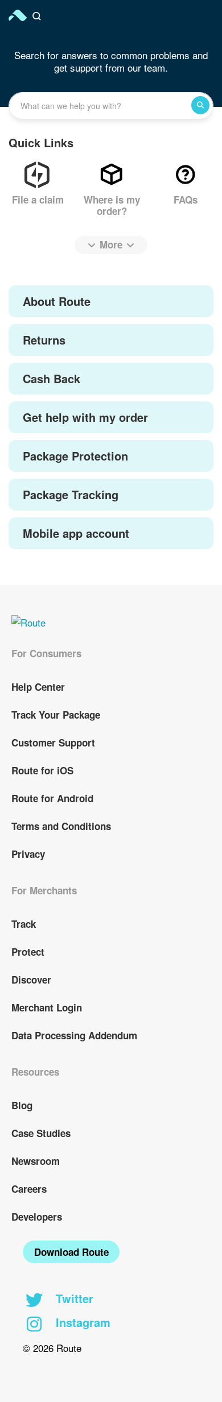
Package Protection (75, 455)
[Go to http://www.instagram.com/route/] (34, 1325)
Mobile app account (76, 533)
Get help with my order (85, 417)
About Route (57, 301)
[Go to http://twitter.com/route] (34, 1301)
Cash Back (51, 378)
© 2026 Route (52, 1348)
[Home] (19, 15)
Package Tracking (70, 494)
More (111, 244)
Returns (44, 339)
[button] (38, 16)
